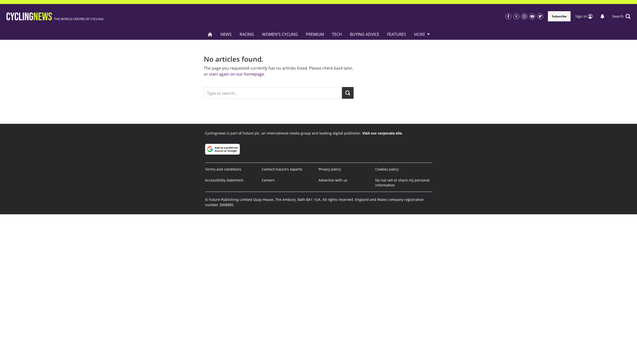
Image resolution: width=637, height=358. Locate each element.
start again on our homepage (236, 74)
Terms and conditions (223, 169)
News (226, 34)
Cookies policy (387, 169)
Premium (315, 34)
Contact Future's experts (282, 169)
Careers (268, 180)
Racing (247, 34)
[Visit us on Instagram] (524, 16)
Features (396, 34)
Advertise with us (332, 180)
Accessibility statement (224, 180)
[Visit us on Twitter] (516, 16)
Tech (337, 34)
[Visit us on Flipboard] (540, 16)
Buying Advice (364, 34)
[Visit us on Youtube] (532, 16)
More (419, 34)
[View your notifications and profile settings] (602, 16)
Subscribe (559, 16)
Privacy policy (329, 169)
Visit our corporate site (382, 133)
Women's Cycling (280, 34)
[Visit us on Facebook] (508, 16)
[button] (621, 16)
